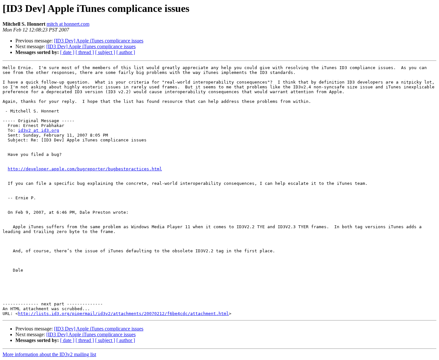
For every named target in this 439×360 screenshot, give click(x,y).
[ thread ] (85, 52)
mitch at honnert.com (68, 24)
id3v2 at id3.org (38, 130)
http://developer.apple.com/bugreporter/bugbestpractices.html (85, 168)
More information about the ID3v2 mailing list (49, 354)
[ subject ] (105, 52)
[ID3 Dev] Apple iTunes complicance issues (98, 40)
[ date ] (67, 52)
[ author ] (125, 52)
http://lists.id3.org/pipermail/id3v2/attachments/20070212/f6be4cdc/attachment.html (123, 313)
